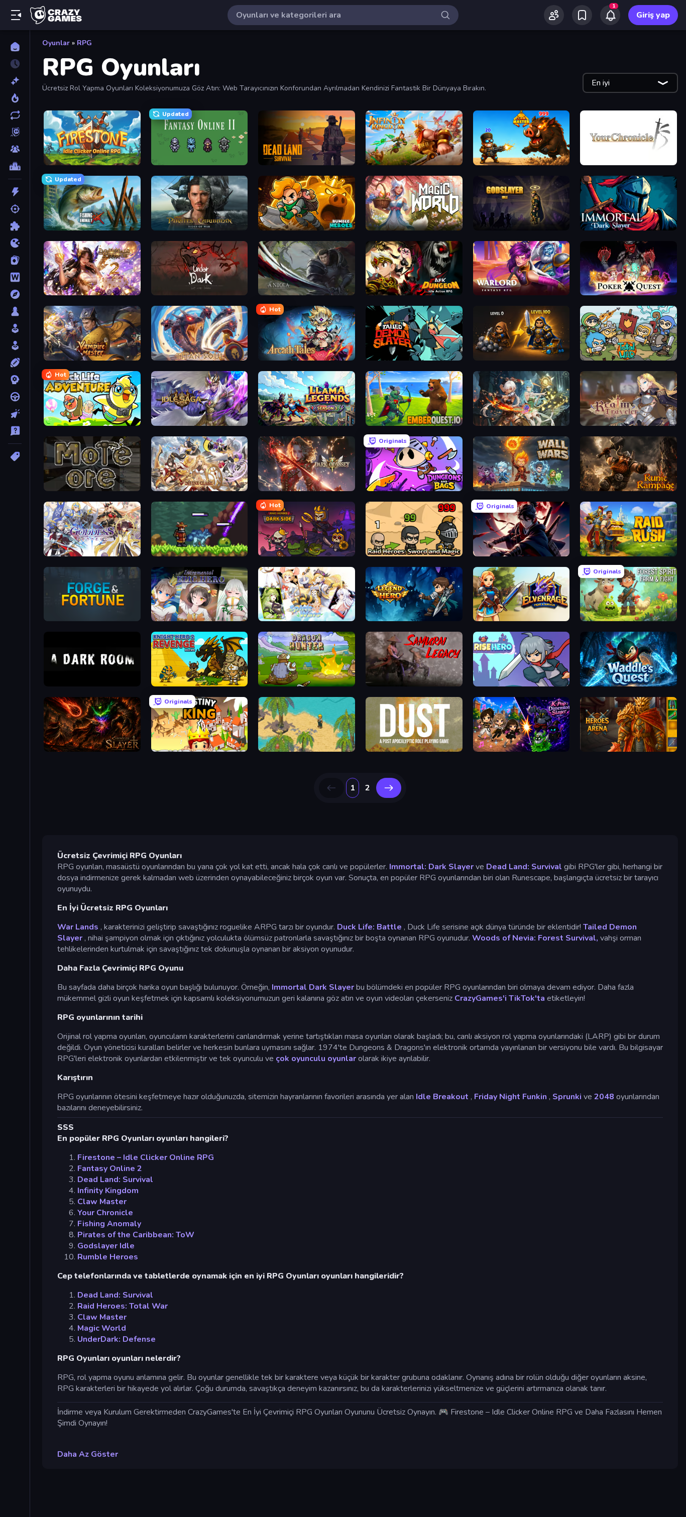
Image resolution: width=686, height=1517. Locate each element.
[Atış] (15, 208)
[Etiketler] (15, 456)
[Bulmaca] (15, 226)
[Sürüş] (15, 396)
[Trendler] (15, 97)
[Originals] (15, 132)
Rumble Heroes (107, 1256)
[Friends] (554, 15)
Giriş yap (653, 15)
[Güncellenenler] (15, 115)
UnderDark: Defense (116, 1339)
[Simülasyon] (15, 345)
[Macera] (15, 294)
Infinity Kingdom (108, 1190)
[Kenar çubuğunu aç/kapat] (16, 15)
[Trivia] (15, 430)
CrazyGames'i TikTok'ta (499, 998)
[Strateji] (15, 379)
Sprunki (567, 1096)
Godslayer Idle (106, 1245)
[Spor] (15, 362)
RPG (84, 43)
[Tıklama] (15, 413)
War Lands (77, 926)
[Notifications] (610, 15)
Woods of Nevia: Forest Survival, (535, 938)
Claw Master (102, 1201)
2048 (604, 1096)
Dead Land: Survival (524, 866)
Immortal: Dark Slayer (431, 866)
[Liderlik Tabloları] (15, 166)
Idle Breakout (442, 1096)
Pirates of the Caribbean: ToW (135, 1234)
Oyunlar (56, 43)
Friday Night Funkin (510, 1096)
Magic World (101, 1328)
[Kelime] (15, 277)
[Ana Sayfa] (15, 46)
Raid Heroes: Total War (122, 1306)
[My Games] (582, 15)
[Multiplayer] (15, 149)
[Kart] (15, 260)
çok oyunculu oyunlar (316, 1058)
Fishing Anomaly (109, 1223)
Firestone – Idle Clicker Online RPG (145, 1157)
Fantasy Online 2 (109, 1168)
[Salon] (15, 328)
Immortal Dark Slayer (313, 987)
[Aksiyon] (15, 191)
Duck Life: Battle (369, 926)
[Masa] (15, 311)
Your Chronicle (105, 1212)
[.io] (15, 243)
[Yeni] (15, 80)
